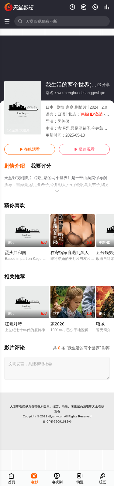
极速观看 (84, 149)
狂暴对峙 (13, 323)
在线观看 (29, 149)
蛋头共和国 (15, 252)
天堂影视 (16, 406)
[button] (17, 166)
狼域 (100, 323)
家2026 (57, 323)
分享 (103, 84)
